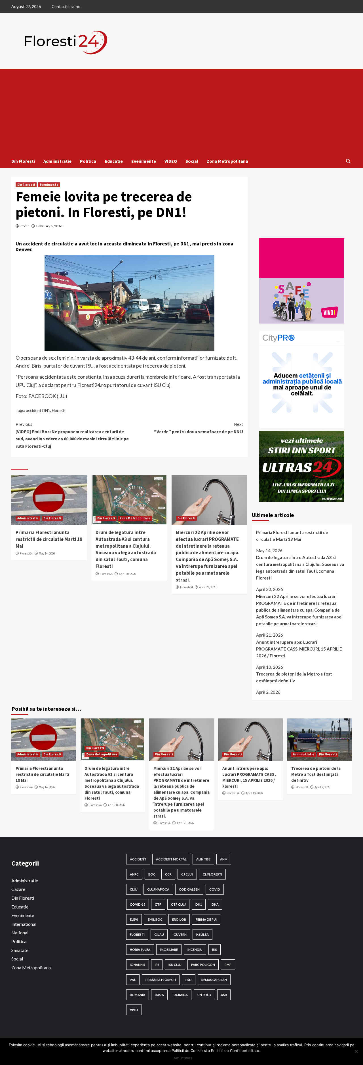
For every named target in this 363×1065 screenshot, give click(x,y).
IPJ (157, 964)
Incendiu (194, 949)
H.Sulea (202, 934)
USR (224, 995)
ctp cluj (178, 904)
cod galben (189, 889)
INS (214, 949)
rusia (159, 995)
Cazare (18, 889)
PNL (133, 979)
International (23, 924)
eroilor (179, 919)
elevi (134, 919)
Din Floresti (23, 161)
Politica (88, 161)
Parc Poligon (203, 964)
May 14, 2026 (47, 553)
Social (191, 161)
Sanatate (19, 950)
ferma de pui (206, 919)
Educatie (114, 161)
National (19, 932)
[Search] (348, 161)
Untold (204, 995)
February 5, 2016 (49, 226)
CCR (168, 874)
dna (215, 904)
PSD (188, 979)
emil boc (155, 919)
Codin (24, 226)
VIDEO (170, 161)
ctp (158, 904)
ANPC (134, 874)
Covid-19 (137, 904)
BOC (151, 874)
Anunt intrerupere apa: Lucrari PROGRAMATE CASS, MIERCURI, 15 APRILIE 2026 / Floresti (299, 648)
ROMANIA (137, 995)
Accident (138, 859)
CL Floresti (212, 874)
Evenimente (143, 161)
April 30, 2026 (127, 574)
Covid (214, 889)
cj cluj (187, 874)
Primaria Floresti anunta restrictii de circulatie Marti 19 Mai (49, 539)
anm (223, 859)
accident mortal (171, 859)
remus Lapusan (214, 979)
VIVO (134, 1010)
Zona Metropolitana (227, 161)
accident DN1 (38, 410)
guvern (180, 934)
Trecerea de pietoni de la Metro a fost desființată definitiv (294, 677)
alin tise (203, 859)
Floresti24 (26, 553)
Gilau (159, 934)
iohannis (137, 964)
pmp (228, 964)
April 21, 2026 (207, 587)
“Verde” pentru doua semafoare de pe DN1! (198, 427)
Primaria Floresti (160, 979)
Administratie (57, 161)
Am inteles (183, 1058)
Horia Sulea (140, 949)
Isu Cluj (175, 964)
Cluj (134, 889)
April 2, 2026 (322, 787)
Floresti (58, 410)
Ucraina (181, 995)
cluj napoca (158, 889)
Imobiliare (169, 949)
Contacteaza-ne (66, 6)
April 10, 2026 (254, 793)
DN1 (198, 904)
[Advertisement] (181, 111)
